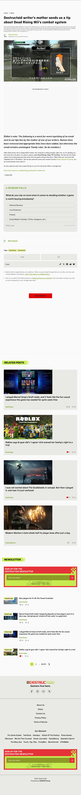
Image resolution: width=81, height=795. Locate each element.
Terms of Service (35, 583)
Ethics (40, 709)
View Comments (40, 296)
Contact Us (40, 713)
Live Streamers (15, 210)
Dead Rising (12, 250)
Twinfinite (27, 735)
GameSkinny (54, 739)
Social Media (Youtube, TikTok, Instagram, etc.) (27, 219)
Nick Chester (13, 34)
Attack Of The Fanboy (50, 735)
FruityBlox (42, 742)
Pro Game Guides (15, 735)
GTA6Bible (64, 742)
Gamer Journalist (40, 739)
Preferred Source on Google (41, 278)
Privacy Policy (45, 583)
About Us (40, 705)
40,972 (43, 664)
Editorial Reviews (16, 205)
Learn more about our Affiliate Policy (37, 274)
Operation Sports (67, 739)
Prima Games (66, 735)
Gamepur (36, 735)
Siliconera (9, 739)
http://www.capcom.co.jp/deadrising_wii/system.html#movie (24, 170)
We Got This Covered (23, 739)
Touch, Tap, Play (30, 742)
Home (6, 13)
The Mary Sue (16, 742)
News (12, 13)
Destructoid (21, 250)
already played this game (64, 159)
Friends (12, 215)
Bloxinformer (53, 742)
